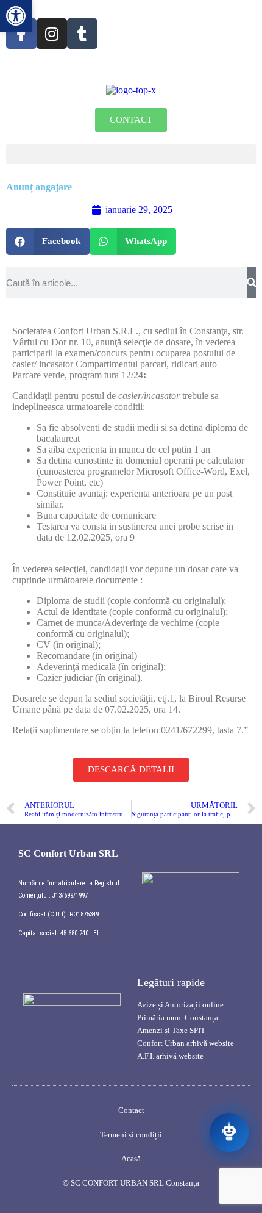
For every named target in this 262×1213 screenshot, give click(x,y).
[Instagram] (52, 33)
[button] (131, 154)
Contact (131, 1110)
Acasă (131, 1158)
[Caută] (251, 282)
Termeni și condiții (131, 1134)
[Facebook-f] (21, 33)
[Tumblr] (82, 33)
